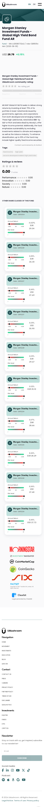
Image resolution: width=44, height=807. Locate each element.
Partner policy (7, 692)
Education (6, 655)
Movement (6, 646)
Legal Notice (6, 705)
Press (4, 679)
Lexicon (5, 664)
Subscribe (22, 758)
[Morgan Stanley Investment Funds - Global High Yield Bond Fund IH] (23, 387)
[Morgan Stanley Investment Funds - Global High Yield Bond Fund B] (23, 322)
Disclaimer (6, 700)
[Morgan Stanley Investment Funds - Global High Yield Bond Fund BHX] (23, 255)
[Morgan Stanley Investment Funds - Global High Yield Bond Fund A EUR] (23, 222)
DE (34, 4)
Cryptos (5, 728)
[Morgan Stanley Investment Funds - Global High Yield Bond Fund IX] (23, 519)
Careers (5, 683)
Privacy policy (7, 687)
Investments (6, 651)
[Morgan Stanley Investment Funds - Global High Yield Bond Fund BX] (23, 486)
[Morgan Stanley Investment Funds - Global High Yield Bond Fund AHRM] (23, 419)
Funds (4, 720)
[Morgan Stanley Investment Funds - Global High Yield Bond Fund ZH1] (23, 452)
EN (29, 4)
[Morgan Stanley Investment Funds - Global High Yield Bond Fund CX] (23, 289)
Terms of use (6, 696)
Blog (4, 659)
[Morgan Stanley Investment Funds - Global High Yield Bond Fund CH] (23, 355)
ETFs (3, 724)
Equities (5, 715)
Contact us (6, 674)
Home (4, 642)
